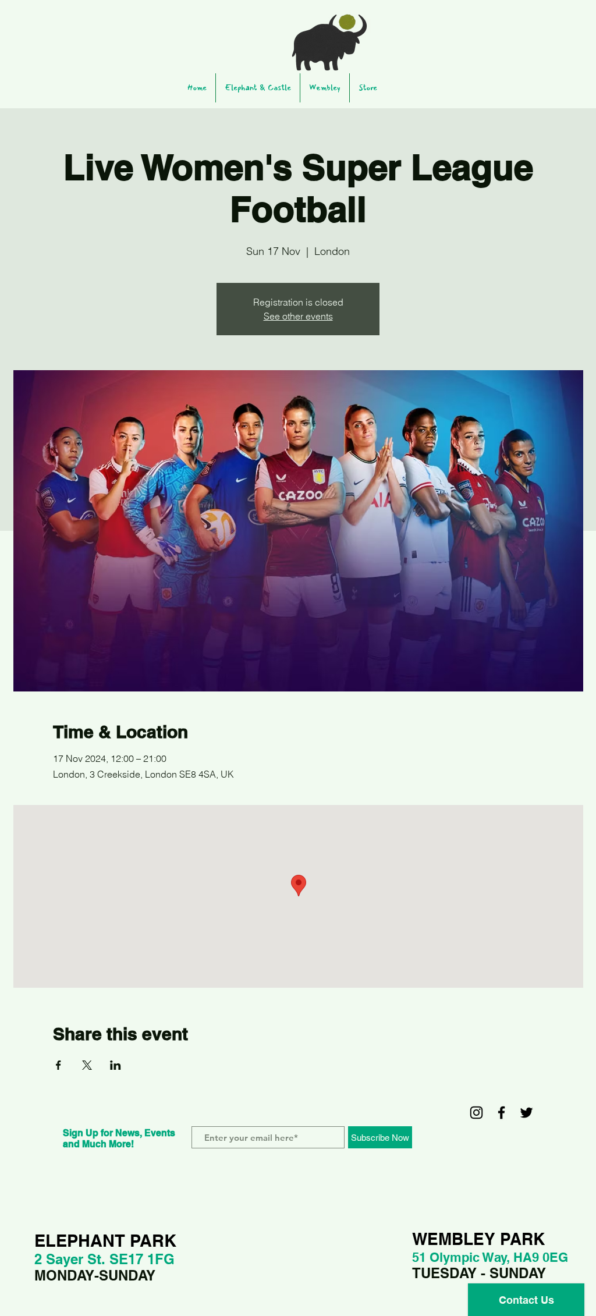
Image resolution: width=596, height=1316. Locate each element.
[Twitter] (526, 1112)
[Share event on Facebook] (58, 1065)
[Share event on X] (87, 1065)
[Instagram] (476, 1112)
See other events (298, 316)
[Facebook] (501, 1112)
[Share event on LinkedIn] (115, 1065)
